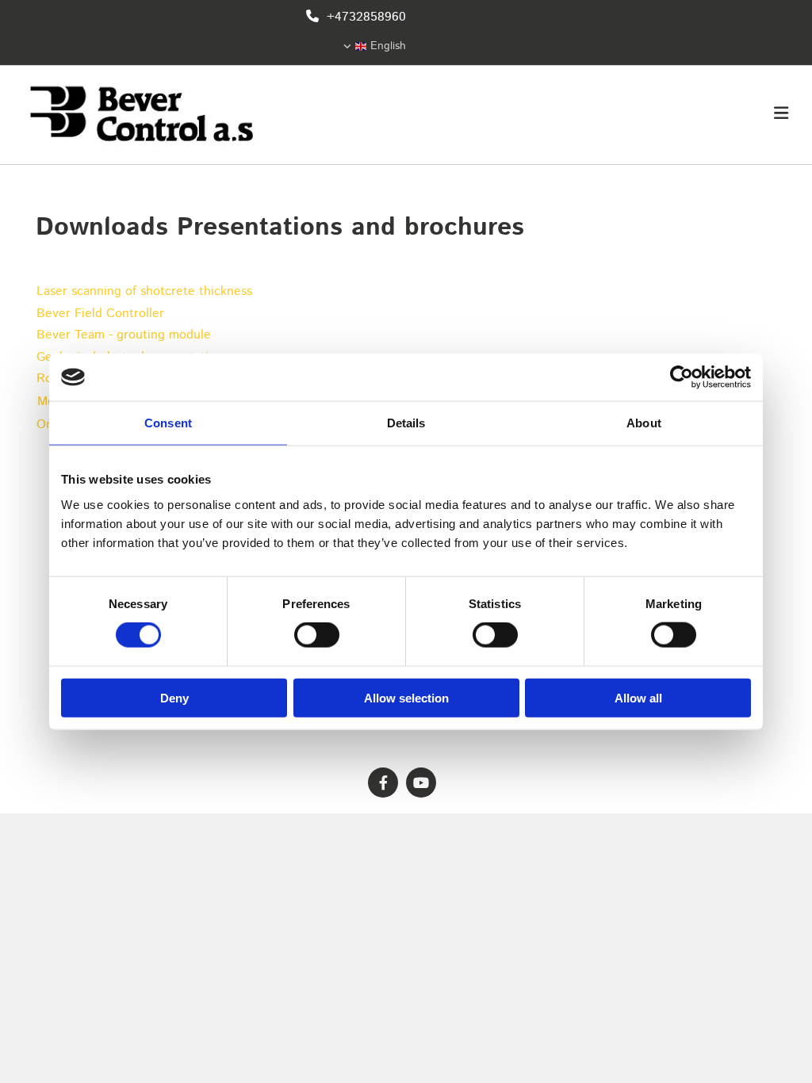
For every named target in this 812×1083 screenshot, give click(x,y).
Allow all (638, 697)
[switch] (316, 635)
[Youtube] (421, 782)
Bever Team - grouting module (123, 335)
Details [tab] (406, 423)
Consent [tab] (168, 423)
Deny (174, 697)
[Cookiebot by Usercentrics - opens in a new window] (681, 377)
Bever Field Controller (100, 313)
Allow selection (406, 697)
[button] (539, 115)
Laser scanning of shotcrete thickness (144, 291)
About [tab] (643, 423)
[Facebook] (383, 782)
